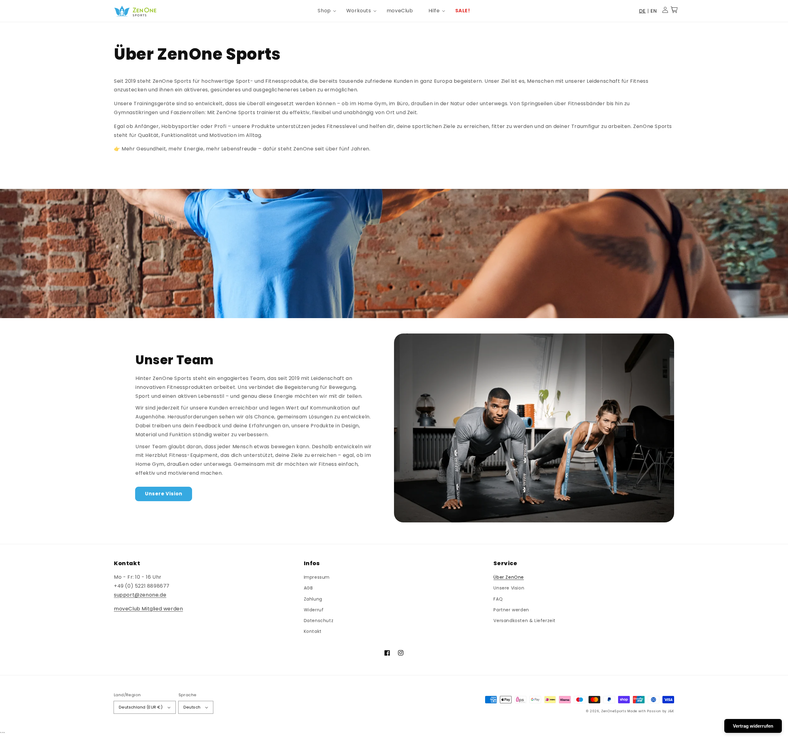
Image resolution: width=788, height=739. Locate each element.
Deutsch (192, 707)
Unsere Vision (163, 493)
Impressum (317, 577)
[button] (324, 11)
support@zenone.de (140, 594)
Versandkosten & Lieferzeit (524, 620)
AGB (308, 588)
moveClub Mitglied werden (148, 608)
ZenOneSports (613, 711)
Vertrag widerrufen (753, 726)
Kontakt (313, 631)
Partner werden (511, 610)
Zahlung (313, 599)
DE (642, 10)
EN (653, 10)
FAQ (498, 599)
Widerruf (314, 610)
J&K (671, 711)
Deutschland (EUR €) (141, 707)
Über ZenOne (508, 577)
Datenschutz (319, 620)
